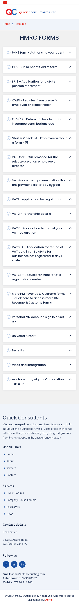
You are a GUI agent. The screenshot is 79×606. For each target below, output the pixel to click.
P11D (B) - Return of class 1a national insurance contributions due (38, 121)
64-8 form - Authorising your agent (38, 52)
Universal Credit (24, 336)
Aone (48, 599)
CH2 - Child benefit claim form (34, 67)
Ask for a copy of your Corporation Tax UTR (38, 381)
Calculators (13, 507)
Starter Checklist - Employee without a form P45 (39, 140)
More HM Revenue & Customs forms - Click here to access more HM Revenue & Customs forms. (38, 298)
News (9, 514)
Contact (11, 475)
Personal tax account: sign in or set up (38, 319)
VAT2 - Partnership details (31, 214)
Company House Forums (21, 500)
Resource (20, 23)
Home (6, 23)
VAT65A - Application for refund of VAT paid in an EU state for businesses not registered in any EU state (38, 253)
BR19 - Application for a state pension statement (33, 83)
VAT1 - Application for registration (37, 199)
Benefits (18, 350)
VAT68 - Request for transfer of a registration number (36, 277)
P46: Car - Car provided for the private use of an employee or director (35, 161)
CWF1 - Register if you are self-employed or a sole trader (34, 102)
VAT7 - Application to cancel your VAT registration (37, 230)
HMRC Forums (15, 493)
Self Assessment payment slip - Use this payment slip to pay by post (38, 182)
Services (11, 468)
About (10, 461)
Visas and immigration (29, 365)
